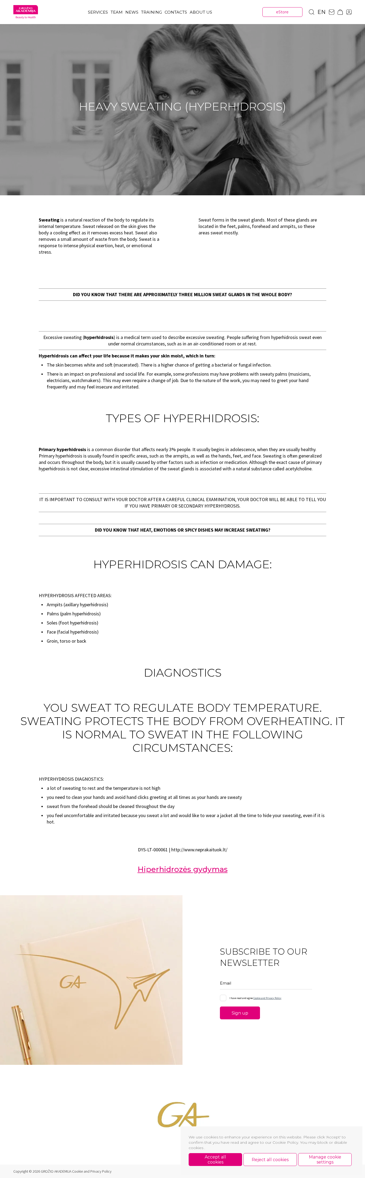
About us (201, 12)
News (131, 12)
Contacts (176, 12)
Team (117, 12)
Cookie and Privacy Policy (267, 998)
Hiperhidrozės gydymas (183, 869)
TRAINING (151, 12)
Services (98, 12)
